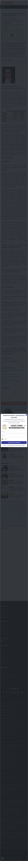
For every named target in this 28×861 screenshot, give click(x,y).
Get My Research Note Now (14, 442)
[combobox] (2, 439)
